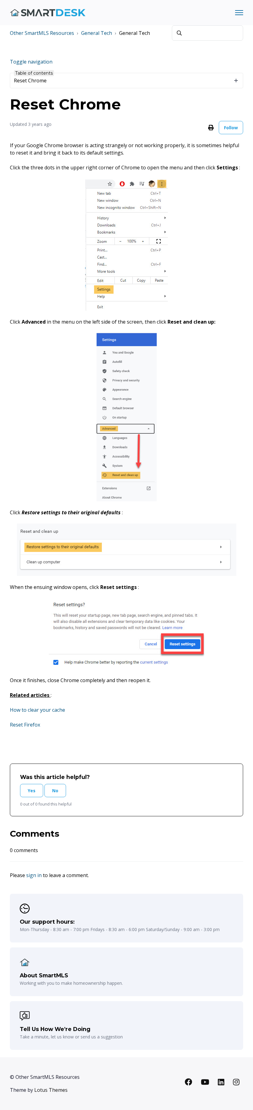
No (55, 790)
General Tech (96, 33)
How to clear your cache (37, 709)
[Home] (47, 13)
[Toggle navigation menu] (239, 12)
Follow (231, 127)
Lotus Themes (51, 1090)
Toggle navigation (31, 61)
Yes (31, 790)
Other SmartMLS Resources (42, 33)
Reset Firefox (25, 724)
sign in (34, 875)
